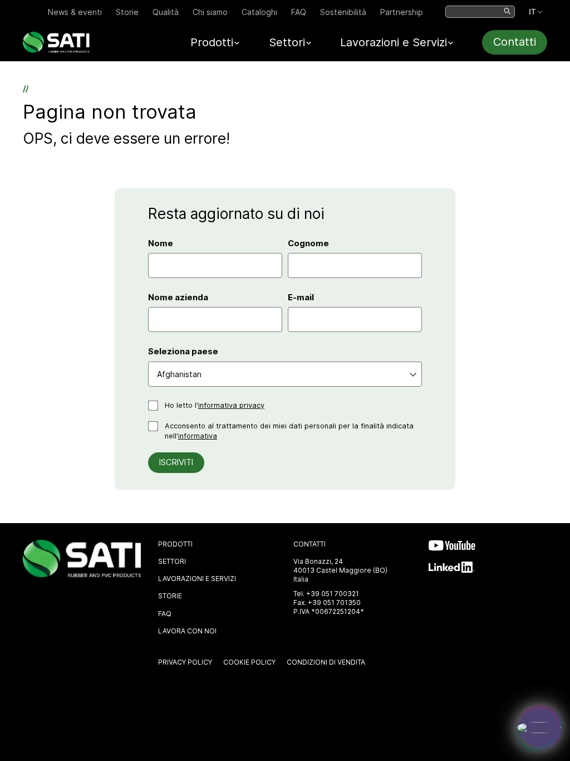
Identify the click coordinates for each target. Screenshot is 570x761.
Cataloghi (259, 12)
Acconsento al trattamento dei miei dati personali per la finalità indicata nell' (289, 431)
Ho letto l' (214, 405)
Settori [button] (287, 42)
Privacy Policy (185, 662)
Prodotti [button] (211, 42)
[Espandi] (539, 727)
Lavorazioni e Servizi (197, 578)
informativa (197, 436)
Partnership (401, 12)
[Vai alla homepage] (56, 50)
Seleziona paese (183, 352)
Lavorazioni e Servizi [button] (393, 42)
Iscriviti (176, 462)
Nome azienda (178, 297)
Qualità (166, 12)
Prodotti (175, 544)
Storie (127, 12)
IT (532, 11)
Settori (172, 561)
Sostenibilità (343, 12)
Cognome (308, 243)
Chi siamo (210, 12)
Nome (160, 243)
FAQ (298, 12)
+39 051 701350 (334, 602)
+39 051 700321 (332, 593)
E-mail (301, 297)
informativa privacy (231, 405)
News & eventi (75, 12)
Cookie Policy (249, 662)
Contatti (514, 41)
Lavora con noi (187, 631)
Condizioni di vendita (326, 662)
